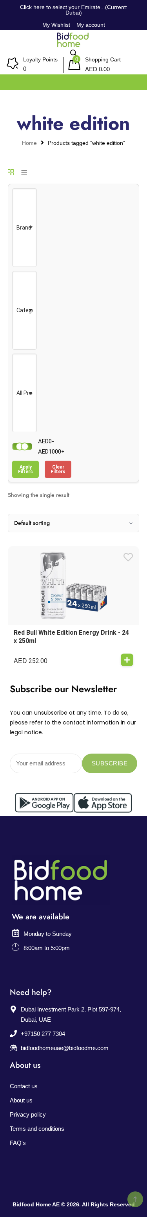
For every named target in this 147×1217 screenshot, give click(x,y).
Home (29, 143)
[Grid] (11, 172)
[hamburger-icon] (132, 80)
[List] (24, 172)
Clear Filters (58, 469)
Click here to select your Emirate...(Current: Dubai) (73, 10)
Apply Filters (25, 469)
